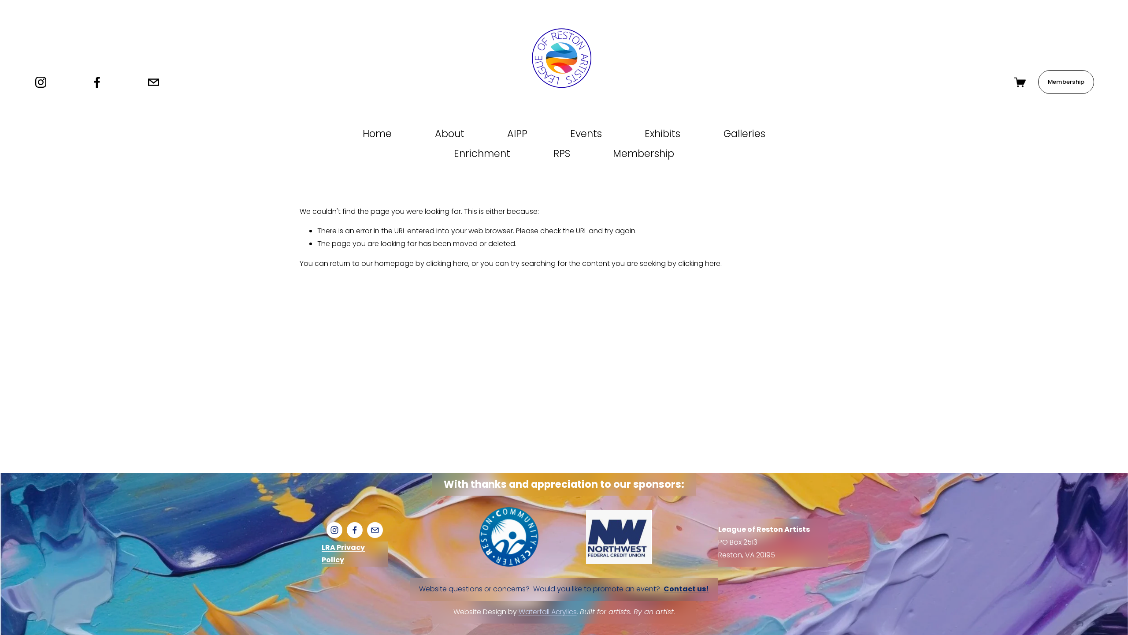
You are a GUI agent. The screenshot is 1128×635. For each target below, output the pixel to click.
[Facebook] (97, 82)
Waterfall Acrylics (548, 612)
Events (586, 134)
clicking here (447, 263)
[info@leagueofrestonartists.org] (153, 82)
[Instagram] (41, 82)
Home (377, 134)
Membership (1066, 82)
